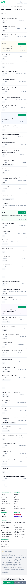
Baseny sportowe (5, 541)
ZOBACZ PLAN (22, 44)
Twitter (2, 518)
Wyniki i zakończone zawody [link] (17, 6)
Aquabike (16, 499)
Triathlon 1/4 (4, 499)
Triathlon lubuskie (5, 527)
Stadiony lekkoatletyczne (7, 545)
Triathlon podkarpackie (19, 522)
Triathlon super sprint (6, 506)
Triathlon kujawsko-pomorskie (5, 524)
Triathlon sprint (4, 505)
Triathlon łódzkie (5, 531)
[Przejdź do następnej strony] (22, 485)
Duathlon (16, 494)
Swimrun (16, 498)
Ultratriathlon (4, 510)
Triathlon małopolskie (6, 532)
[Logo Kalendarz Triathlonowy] (3, 2)
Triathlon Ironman (5, 496)
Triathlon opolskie (5, 536)
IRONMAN (3, 508)
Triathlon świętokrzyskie (19, 529)
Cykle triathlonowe (18, 506)
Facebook (3, 514)
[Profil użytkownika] (21, 2)
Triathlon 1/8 (4, 501)
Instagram (3, 516)
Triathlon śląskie (18, 527)
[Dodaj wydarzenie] (18, 2)
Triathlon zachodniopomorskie (19, 537)
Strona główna (4, 6)
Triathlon (3, 494)
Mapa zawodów (5, 546)
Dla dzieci (16, 501)
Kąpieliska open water (6, 543)
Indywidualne (17, 505)
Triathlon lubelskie (5, 529)
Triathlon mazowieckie (6, 534)
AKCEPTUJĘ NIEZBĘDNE (20, 582)
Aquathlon (16, 496)
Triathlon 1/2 (4, 498)
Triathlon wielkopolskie (19, 534)
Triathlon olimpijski (5, 503)
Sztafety (16, 503)
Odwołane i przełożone (19, 508)
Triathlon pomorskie (18, 526)
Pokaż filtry (4, 14)
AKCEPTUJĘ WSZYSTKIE (8, 582)
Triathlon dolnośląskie (6, 522)
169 (19, 485)
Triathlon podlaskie (18, 524)
